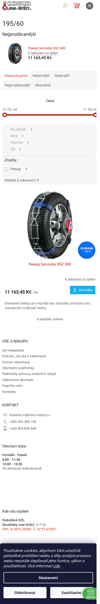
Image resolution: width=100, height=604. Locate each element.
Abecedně (43, 85)
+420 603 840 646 (22, 428)
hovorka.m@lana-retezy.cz (29, 415)
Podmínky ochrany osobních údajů (29, 373)
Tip (15, 149)
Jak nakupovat (13, 350)
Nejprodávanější (17, 85)
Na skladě (21, 129)
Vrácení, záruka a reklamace (24, 356)
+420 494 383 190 (22, 421)
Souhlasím (71, 592)
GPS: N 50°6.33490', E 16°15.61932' (29, 529)
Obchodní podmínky (18, 368)
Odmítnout (24, 592)
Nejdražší (62, 75)
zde (56, 565)
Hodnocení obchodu (18, 379)
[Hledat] (65, 5)
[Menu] (89, 5)
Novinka (19, 142)
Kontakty (9, 391)
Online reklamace (16, 362)
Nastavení (48, 577)
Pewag (18, 169)
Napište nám (12, 385)
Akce (16, 135)
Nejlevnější (41, 75)
